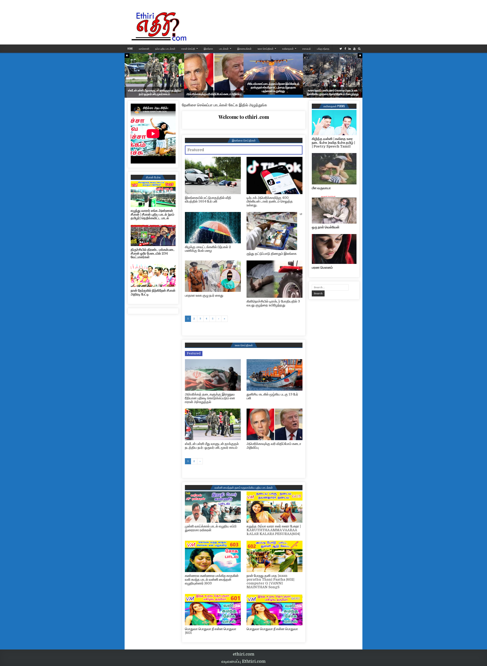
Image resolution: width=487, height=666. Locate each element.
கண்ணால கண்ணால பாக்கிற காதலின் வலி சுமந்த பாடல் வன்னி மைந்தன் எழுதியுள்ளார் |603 (212, 579)
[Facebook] (345, 48)
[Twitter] (341, 48)
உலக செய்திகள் (265, 48)
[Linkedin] (350, 48)
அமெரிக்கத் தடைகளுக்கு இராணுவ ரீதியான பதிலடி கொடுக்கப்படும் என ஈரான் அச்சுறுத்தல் (210, 398)
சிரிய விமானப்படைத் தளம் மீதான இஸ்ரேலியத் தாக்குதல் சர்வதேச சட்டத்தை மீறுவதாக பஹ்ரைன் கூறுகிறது (273, 87)
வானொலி (144, 48)
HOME (130, 48)
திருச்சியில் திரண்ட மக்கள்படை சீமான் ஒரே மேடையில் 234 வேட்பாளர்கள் (153, 253)
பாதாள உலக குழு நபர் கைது (204, 295)
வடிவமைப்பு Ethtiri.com (243, 661)
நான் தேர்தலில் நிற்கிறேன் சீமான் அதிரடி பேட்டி (153, 292)
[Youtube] (354, 48)
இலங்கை (208, 48)
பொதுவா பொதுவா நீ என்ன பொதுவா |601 (210, 631)
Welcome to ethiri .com (244, 117)
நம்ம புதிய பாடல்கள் (165, 48)
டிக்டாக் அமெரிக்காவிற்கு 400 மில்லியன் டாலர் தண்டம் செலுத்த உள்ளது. (270, 201)
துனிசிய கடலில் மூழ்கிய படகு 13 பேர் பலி (272, 396)
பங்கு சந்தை (323, 48)
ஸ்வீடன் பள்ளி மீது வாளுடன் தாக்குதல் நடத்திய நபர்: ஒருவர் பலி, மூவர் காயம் (154, 92)
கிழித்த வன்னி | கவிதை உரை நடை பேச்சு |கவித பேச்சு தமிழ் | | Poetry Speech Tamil (333, 142)
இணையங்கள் (244, 48)
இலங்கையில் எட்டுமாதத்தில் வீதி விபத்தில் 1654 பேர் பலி (208, 199)
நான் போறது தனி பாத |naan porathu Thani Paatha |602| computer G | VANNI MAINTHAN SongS (270, 581)
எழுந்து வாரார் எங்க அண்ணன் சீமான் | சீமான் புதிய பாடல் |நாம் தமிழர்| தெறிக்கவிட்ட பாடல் (152, 214)
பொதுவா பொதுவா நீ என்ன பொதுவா (272, 629)
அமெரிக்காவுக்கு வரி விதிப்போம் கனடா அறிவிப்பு (213, 94)
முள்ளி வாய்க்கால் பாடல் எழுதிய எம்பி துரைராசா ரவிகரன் (210, 528)
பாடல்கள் (223, 48)
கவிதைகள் (288, 48)
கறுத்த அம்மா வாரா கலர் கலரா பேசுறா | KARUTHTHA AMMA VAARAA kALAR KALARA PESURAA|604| (274, 530)
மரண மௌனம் (322, 267)
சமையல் (306, 48)
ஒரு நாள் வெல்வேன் (325, 227)
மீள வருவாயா (321, 188)
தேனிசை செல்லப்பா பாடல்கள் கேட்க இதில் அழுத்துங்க (224, 105)
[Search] (359, 48)
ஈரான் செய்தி (188, 48)
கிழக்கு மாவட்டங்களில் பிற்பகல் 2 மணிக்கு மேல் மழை (208, 249)
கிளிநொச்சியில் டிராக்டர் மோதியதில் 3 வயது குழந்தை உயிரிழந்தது (273, 303)
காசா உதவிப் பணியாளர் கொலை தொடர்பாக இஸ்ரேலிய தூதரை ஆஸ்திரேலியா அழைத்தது (333, 92)
